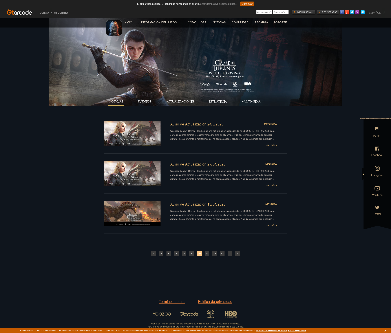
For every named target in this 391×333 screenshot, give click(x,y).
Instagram (377, 175)
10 (199, 253)
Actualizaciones (180, 101)
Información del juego (159, 22)
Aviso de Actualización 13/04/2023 (197, 204)
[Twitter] (352, 12)
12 (214, 253)
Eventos (144, 101)
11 (207, 253)
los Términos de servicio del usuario (271, 330)
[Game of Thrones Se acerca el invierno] (114, 33)
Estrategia (218, 101)
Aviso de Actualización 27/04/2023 (197, 164)
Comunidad (240, 22)
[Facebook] (342, 12)
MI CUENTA (61, 12)
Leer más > (271, 144)
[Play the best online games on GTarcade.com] (19, 12)
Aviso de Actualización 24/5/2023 (196, 124)
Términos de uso (172, 301)
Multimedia (251, 101)
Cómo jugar (197, 22)
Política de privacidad (215, 301)
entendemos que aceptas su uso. (218, 4)
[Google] (347, 12)
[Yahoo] (357, 12)
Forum (377, 135)
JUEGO (44, 12)
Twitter (377, 213)
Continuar (247, 4)
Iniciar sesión (305, 12)
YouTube (377, 194)
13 (222, 253)
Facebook (377, 154)
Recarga (261, 22)
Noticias (219, 22)
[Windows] (363, 12)
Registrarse (329, 12)
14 (229, 253)
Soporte (280, 22)
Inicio (128, 22)
